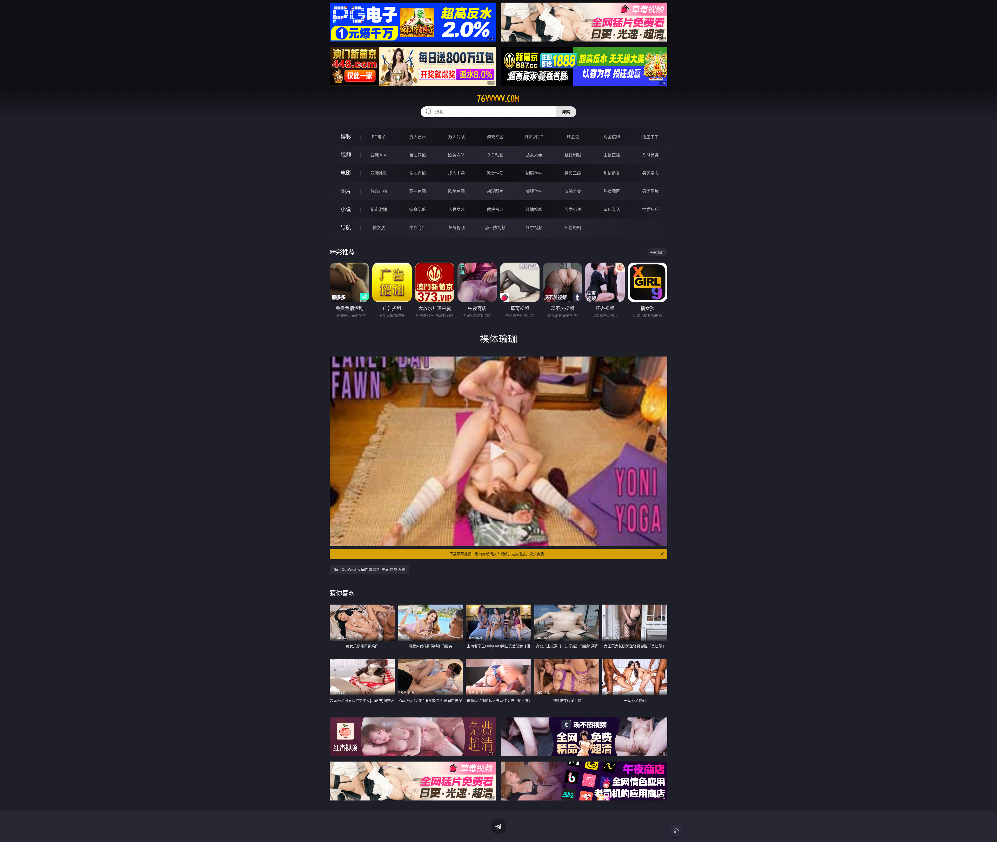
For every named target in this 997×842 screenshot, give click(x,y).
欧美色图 (456, 191)
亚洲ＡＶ (378, 155)
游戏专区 (495, 137)
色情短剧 (572, 227)
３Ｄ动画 (495, 155)
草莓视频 (456, 227)
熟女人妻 (534, 155)
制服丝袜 (534, 173)
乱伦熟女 (611, 173)
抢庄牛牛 (650, 137)
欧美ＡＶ (456, 155)
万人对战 (456, 137)
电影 (346, 172)
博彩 (346, 136)
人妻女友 (456, 209)
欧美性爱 (495, 173)
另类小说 (572, 209)
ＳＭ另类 (650, 155)
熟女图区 (611, 191)
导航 (346, 227)
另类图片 (650, 191)
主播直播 (611, 155)
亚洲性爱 (378, 173)
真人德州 (417, 137)
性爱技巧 (650, 209)
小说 (346, 209)
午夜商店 (417, 227)
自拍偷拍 (417, 155)
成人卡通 (456, 173)
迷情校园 (534, 209)
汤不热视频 (495, 227)
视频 (346, 154)
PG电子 (379, 137)
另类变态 (650, 173)
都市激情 (378, 209)
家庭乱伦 (417, 209)
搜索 (566, 112)
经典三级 (572, 173)
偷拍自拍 (417, 173)
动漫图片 (495, 191)
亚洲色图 (417, 191)
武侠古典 (495, 209)
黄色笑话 (611, 209)
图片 (346, 191)
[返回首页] (676, 830)
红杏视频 (534, 227)
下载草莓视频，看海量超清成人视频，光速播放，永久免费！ (498, 553)
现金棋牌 (611, 137)
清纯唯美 (572, 191)
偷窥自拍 (378, 191)
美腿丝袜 (534, 191)
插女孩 (379, 227)
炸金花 (573, 137)
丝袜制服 (572, 155)
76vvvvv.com (498, 98)
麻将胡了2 (533, 137)
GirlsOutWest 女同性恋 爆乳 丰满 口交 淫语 (369, 569)
